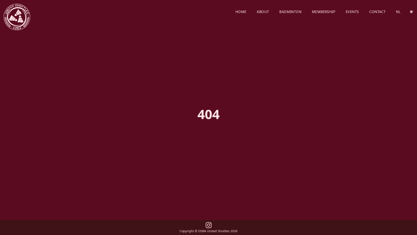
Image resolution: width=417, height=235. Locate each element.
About (263, 11)
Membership (323, 11)
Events (352, 11)
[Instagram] (209, 226)
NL (398, 11)
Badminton (290, 11)
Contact (377, 11)
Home (241, 11)
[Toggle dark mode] (411, 12)
